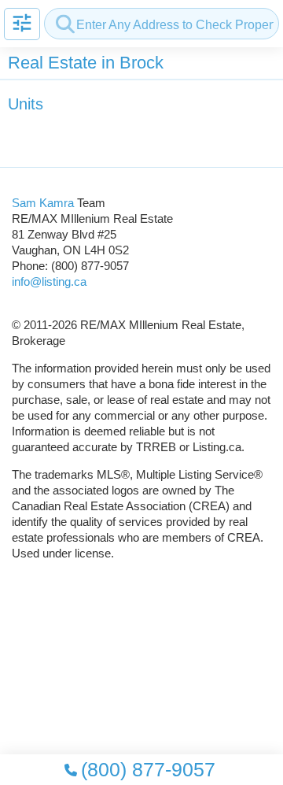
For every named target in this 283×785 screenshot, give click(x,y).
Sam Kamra (43, 202)
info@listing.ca (49, 281)
